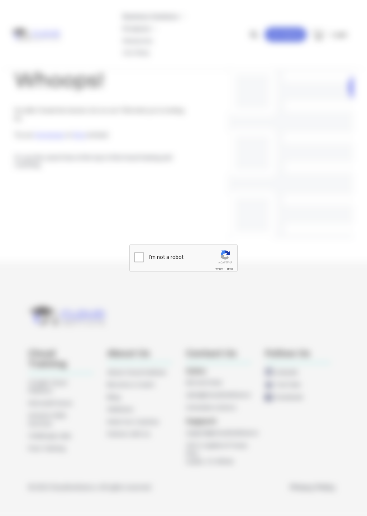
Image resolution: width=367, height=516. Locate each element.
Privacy (218, 268)
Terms (229, 268)
